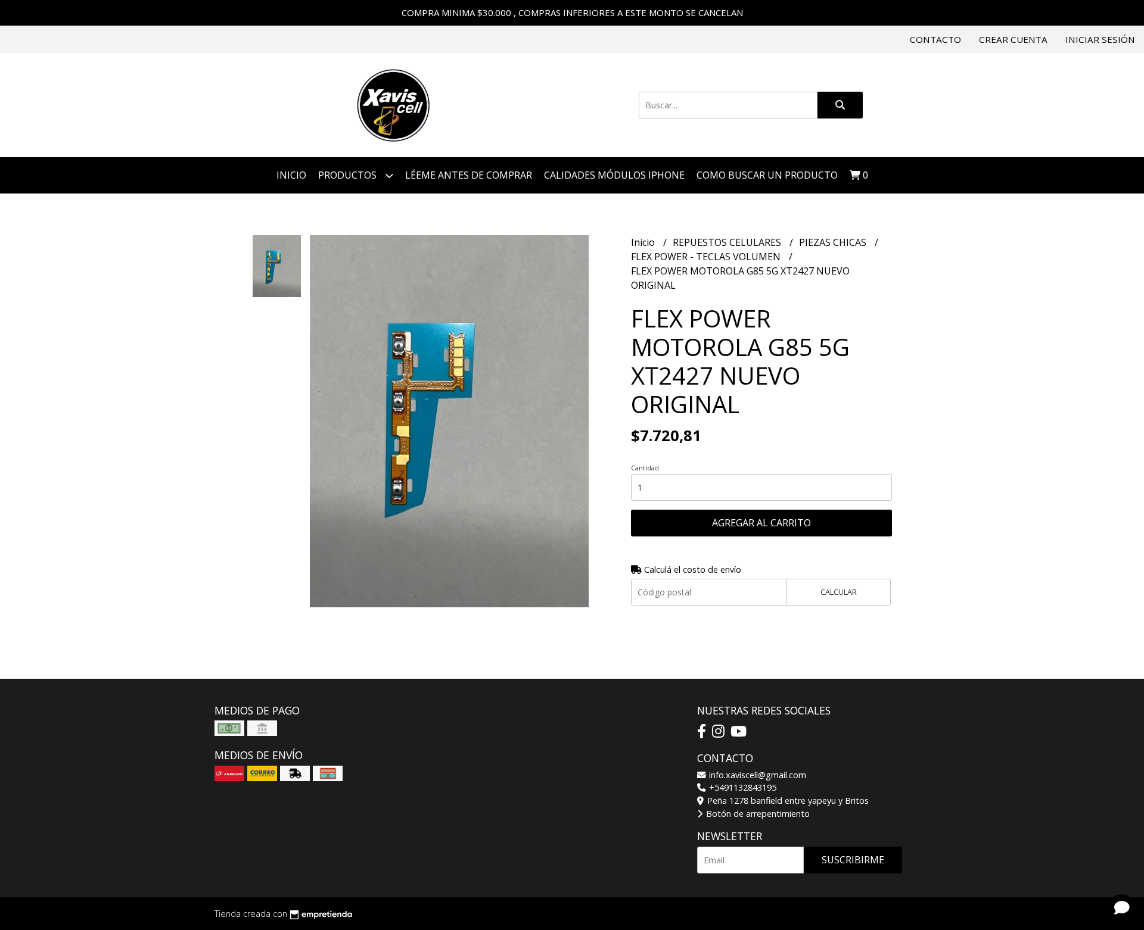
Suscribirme (853, 859)
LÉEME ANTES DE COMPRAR (468, 175)
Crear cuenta (1013, 39)
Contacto (935, 39)
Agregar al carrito (761, 522)
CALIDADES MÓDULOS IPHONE (614, 175)
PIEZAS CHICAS (834, 242)
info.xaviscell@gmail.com (756, 775)
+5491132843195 (741, 787)
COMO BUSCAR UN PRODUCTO (767, 175)
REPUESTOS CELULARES (728, 242)
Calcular (838, 591)
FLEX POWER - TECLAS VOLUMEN (707, 256)
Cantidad (645, 467)
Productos (348, 175)
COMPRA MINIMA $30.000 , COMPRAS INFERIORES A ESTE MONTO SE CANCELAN (572, 12)
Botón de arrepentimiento (757, 813)
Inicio (291, 175)
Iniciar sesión (1100, 39)
